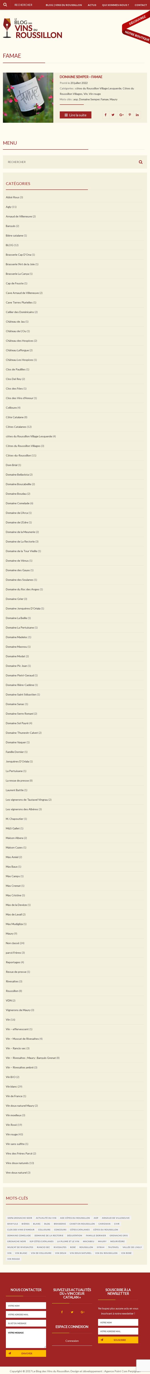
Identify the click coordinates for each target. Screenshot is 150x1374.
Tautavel (113, 1247)
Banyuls (10, 226)
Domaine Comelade (17, 503)
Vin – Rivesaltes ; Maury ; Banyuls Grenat (31, 1057)
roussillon (86, 1247)
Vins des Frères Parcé (19, 1153)
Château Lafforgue (17, 350)
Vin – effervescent (17, 1029)
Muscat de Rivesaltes (20, 1247)
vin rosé (126, 1253)
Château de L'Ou (16, 331)
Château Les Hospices (19, 359)
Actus (92, 5)
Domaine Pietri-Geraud (20, 675)
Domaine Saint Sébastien (21, 694)
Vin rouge (95, 93)
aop (75, 99)
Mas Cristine (13, 895)
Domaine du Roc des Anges (22, 589)
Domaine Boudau (16, 493)
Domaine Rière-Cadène (20, 685)
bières (25, 1224)
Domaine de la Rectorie (49, 1235)
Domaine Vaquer (16, 742)
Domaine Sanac (15, 704)
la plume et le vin (68, 1241)
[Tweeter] (113, 115)
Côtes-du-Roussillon (18, 455)
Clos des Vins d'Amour (19, 398)
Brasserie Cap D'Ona (18, 254)
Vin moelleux (13, 1115)
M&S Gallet (13, 828)
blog (47, 1224)
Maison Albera (14, 838)
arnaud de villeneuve (116, 1218)
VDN (9, 1000)
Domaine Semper (89, 99)
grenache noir (16, 1241)
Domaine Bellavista (17, 474)
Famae (105, 99)
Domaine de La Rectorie (20, 541)
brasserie (60, 1224)
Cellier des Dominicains (20, 312)
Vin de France (14, 1096)
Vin (86, 93)
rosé (73, 1247)
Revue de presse (16, 971)
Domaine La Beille (16, 618)
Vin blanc (11, 1086)
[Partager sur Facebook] (106, 115)
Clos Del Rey (13, 379)
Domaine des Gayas (18, 570)
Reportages (13, 962)
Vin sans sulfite (15, 1143)
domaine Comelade (19, 1235)
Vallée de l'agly (132, 1247)
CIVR (117, 1224)
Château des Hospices (19, 340)
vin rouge (13, 1259)
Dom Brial (11, 465)
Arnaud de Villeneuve (19, 216)
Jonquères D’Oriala (17, 761)
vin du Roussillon (106, 1253)
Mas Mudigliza (14, 924)
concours (60, 1229)
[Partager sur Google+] (122, 115)
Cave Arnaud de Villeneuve (22, 292)
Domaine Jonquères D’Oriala (23, 608)
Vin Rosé (11, 1124)
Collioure (11, 407)
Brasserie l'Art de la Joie (20, 264)
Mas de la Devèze (16, 904)
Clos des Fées (14, 388)
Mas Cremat (13, 885)
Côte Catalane (15, 417)
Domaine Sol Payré (17, 723)
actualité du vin (46, 1218)
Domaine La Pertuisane (20, 627)
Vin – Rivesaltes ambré (20, 1067)
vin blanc (21, 1253)
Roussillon (12, 990)
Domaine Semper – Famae (81, 77)
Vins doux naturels (17, 1163)
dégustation (74, 1235)
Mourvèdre (117, 1241)
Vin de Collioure (41, 1253)
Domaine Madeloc (17, 637)
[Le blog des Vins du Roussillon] (32, 28)
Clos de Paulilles (16, 369)
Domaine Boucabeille (18, 484)
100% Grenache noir (19, 1218)
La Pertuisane (14, 771)
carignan (105, 1224)
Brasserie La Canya (17, 273)
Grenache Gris (119, 1235)
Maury (113, 99)
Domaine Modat (15, 656)
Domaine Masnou (16, 646)
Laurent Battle (15, 790)
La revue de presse (17, 780)
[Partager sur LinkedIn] (137, 115)
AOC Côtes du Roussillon (75, 1218)
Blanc (37, 1224)
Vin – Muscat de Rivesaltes (22, 1038)
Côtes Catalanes (16, 426)
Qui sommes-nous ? (115, 5)
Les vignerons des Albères (22, 809)
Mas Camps (13, 876)
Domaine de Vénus (17, 560)
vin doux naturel (81, 1253)
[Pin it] (130, 115)
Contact (141, 5)
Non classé (12, 943)
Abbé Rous (12, 197)
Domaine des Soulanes (19, 579)
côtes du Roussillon (105, 1229)
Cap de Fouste (15, 283)
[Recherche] (5, 5)
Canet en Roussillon (82, 1224)
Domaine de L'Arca (17, 512)
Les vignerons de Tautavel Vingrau (27, 799)
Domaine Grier (14, 598)
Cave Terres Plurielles (19, 302)
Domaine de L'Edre (17, 522)
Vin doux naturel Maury (20, 1105)
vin (9, 1253)
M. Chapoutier (14, 818)
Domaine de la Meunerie (20, 532)
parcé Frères (13, 952)
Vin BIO (11, 1077)
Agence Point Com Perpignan (122, 1371)
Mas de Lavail (14, 914)
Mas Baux (12, 866)
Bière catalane (14, 235)
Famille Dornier (15, 751)
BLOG (9, 245)
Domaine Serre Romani (19, 713)
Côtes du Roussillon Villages (23, 445)
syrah (100, 1247)
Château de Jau (15, 321)
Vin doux (60, 1253)
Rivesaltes (12, 981)
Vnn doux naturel (16, 1172)
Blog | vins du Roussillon (64, 5)
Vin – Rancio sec (16, 1048)
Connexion (72, 1340)
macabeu (88, 1241)
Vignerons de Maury (18, 1010)
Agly (8, 206)
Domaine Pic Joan (16, 665)
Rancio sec (43, 1247)
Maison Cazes (14, 847)
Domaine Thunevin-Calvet (22, 732)
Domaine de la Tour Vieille (21, 551)
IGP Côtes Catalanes (42, 1241)
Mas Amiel (12, 857)
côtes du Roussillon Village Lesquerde (98, 88)
